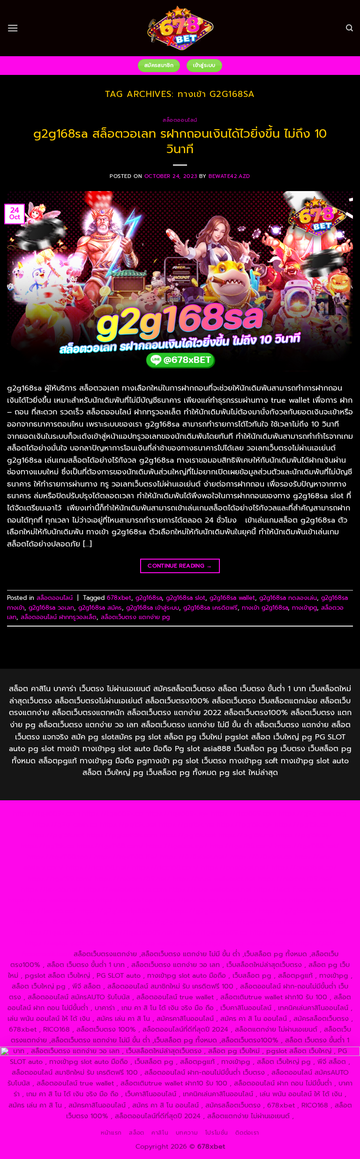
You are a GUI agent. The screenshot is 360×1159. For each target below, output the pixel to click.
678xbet (119, 597)
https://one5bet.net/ (235, 867)
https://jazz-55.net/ (320, 900)
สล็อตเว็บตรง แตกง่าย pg (135, 617)
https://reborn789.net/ (132, 878)
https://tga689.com (249, 921)
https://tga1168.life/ (126, 856)
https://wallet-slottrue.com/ (69, 943)
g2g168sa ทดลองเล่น (288, 597)
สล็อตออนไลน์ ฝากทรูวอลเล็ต (59, 617)
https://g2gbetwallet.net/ (300, 911)
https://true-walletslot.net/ (159, 943)
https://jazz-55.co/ (189, 900)
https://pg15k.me (186, 824)
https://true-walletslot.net (213, 878)
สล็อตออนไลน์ (180, 120)
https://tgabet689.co (213, 932)
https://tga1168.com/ (109, 846)
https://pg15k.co (301, 824)
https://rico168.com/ (165, 867)
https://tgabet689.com (61, 932)
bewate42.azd (229, 176)
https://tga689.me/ (315, 921)
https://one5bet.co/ (304, 867)
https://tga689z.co (112, 813)
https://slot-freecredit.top (296, 889)
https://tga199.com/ (60, 878)
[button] (12, 27)
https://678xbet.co (261, 856)
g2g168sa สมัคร (100, 607)
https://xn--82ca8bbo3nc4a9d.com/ (73, 921)
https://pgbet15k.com (122, 835)
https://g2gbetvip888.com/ (123, 911)
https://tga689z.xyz (177, 813)
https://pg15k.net (56, 835)
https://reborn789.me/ (295, 878)
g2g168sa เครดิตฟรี (210, 607)
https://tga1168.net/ (307, 846)
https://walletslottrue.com (124, 889)
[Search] (349, 28)
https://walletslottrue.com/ (293, 932)
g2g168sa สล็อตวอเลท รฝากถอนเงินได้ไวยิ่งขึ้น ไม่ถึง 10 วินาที (180, 141)
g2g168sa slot (185, 597)
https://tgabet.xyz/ (177, 846)
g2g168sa (148, 597)
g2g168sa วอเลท (51, 607)
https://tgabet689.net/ (138, 932)
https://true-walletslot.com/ (249, 943)
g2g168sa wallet (232, 597)
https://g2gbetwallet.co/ (175, 921)
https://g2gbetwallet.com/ (213, 911)
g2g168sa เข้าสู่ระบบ (152, 607)
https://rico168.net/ (98, 867)
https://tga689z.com (46, 813)
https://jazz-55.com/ (254, 900)
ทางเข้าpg (304, 607)
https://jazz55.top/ (126, 900)
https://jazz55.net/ (51, 889)
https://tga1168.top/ (59, 856)
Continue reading (180, 565)
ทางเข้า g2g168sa (265, 607)
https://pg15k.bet (128, 824)
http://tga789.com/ (241, 846)
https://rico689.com (243, 813)
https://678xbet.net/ (194, 856)
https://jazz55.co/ (47, 911)
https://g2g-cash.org (312, 813)
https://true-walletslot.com (51, 900)
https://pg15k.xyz (244, 824)
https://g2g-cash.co (65, 824)
